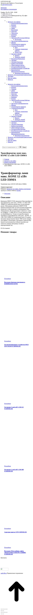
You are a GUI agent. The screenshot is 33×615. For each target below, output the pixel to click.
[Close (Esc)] (1, 612)
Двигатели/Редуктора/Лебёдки (20, 38)
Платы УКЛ (18, 52)
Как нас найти (12, 78)
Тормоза (13, 26)
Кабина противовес (17, 63)
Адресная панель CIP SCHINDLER (15, 532)
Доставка (10, 76)
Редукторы (18, 39)
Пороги (17, 55)
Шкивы (13, 42)
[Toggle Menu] (5, 20)
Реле (16, 47)
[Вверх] (16, 607)
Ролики (13, 36)
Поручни (14, 31)
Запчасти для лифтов (14, 22)
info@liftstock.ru (7, 17)
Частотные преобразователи (19, 41)
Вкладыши (14, 30)
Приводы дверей (20, 57)
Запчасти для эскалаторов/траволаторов (20, 75)
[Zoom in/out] (6, 612)
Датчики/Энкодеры (17, 62)
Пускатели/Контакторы (18, 67)
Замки (13, 28)
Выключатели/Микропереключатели (18, 70)
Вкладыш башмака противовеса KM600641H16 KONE (14, 283)
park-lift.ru (4, 573)
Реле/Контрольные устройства (20, 68)
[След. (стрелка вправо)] (3, 610)
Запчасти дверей (16, 54)
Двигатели (14, 33)
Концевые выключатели (22, 73)
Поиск (24, 147)
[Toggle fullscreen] (5, 612)
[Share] (3, 612)
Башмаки (14, 34)
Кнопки (13, 25)
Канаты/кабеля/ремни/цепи (19, 23)
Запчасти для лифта (10, 161)
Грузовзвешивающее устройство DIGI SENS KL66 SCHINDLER (16, 345)
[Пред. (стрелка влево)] (1, 610)
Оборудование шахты (17, 65)
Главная (6, 159)
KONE (19, 190)
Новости (10, 79)
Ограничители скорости (18, 44)
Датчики (13, 60)
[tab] (18, 193)
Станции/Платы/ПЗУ (17, 46)
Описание (7, 193)
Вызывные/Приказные (18, 58)
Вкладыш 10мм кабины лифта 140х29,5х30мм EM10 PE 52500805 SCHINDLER (15, 552)
